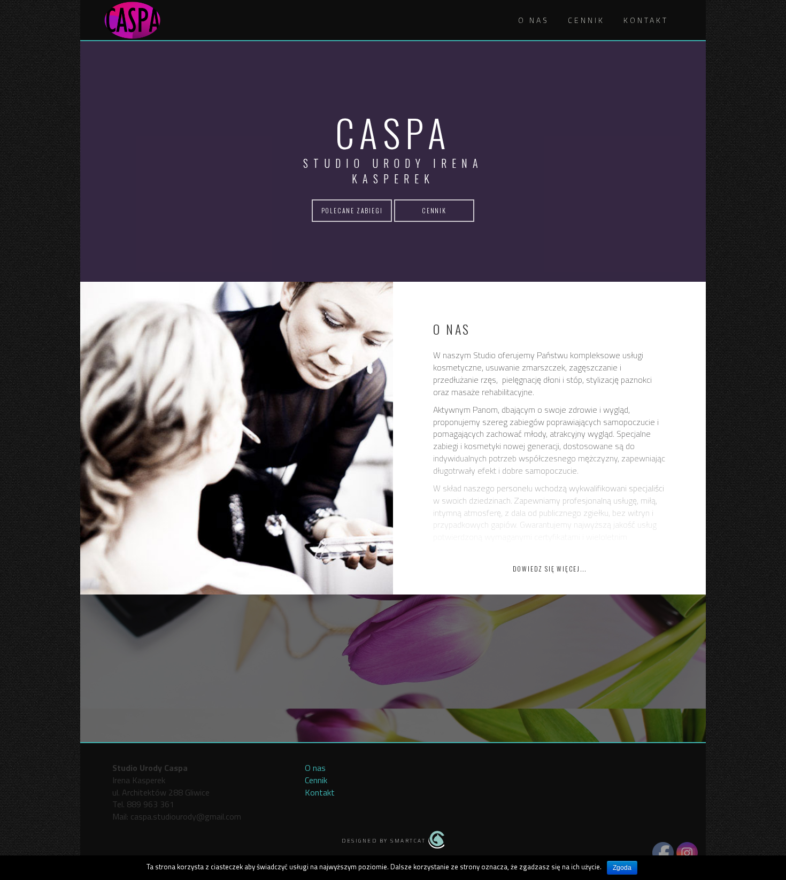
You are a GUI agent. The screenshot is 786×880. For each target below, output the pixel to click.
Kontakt (645, 20)
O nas (533, 20)
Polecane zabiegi (352, 210)
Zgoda (622, 867)
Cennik (586, 20)
